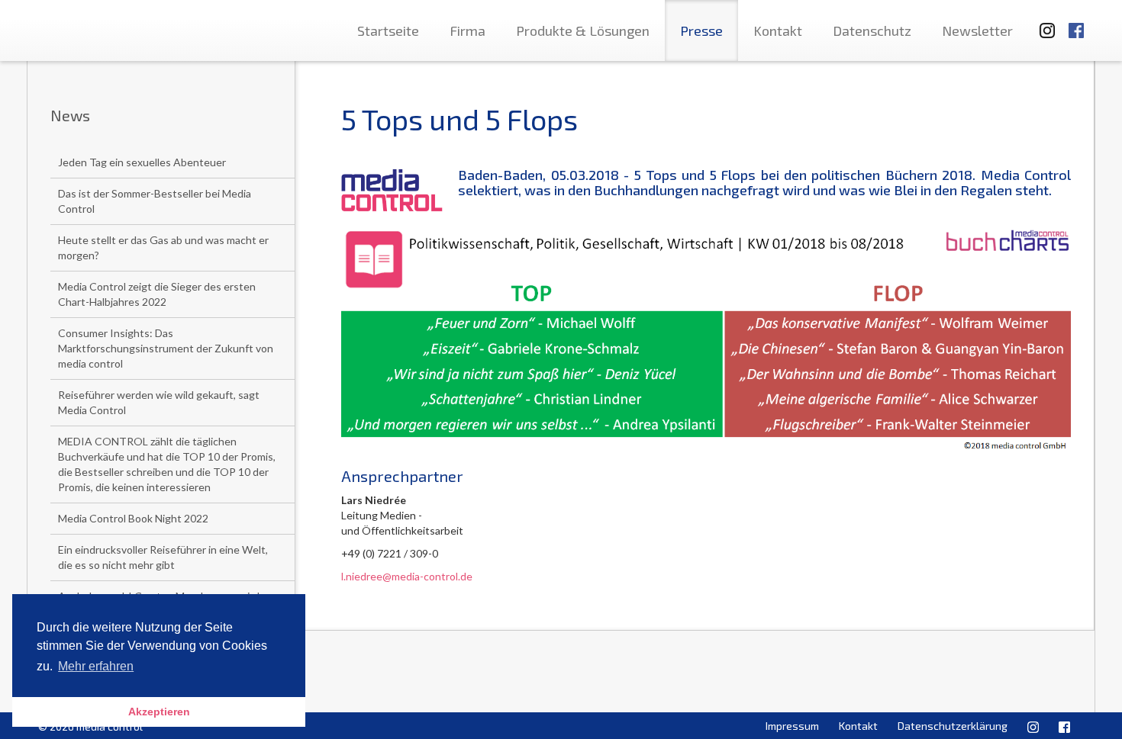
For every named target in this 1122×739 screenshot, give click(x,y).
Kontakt (777, 30)
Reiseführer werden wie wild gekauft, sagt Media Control (159, 402)
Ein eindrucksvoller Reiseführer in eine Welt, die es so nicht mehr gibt (163, 557)
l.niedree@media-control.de (406, 576)
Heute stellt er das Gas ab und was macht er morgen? (163, 247)
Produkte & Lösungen (583, 30)
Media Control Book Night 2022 (133, 518)
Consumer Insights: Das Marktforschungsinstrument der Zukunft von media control (165, 348)
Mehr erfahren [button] (96, 666)
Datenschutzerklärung (953, 725)
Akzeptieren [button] (159, 711)
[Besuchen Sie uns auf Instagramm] (1042, 23)
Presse (701, 30)
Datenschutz (872, 30)
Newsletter (977, 30)
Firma (467, 30)
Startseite (388, 30)
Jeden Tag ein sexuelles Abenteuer (142, 162)
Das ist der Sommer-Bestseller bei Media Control (154, 201)
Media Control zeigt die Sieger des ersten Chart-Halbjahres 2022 (157, 294)
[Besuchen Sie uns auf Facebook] (1076, 23)
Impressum (792, 725)
